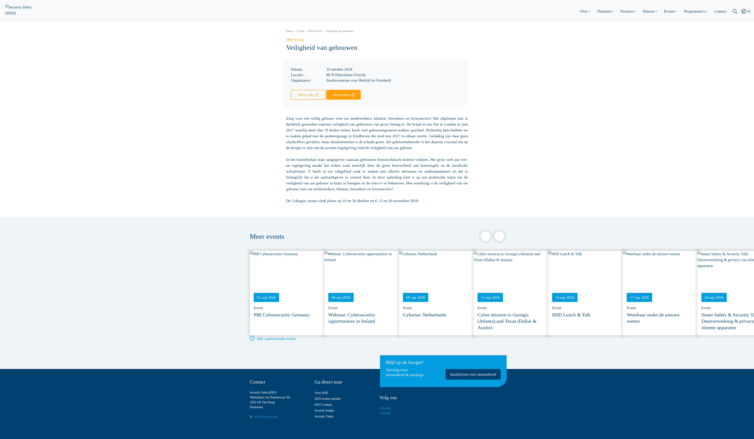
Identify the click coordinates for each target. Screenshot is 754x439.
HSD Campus (323, 404)
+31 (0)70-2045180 (265, 417)
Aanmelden (341, 95)
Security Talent (324, 416)
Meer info (306, 95)
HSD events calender (328, 398)
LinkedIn (385, 408)
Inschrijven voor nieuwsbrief (473, 374)
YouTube (385, 413)
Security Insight (324, 410)
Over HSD (321, 392)
